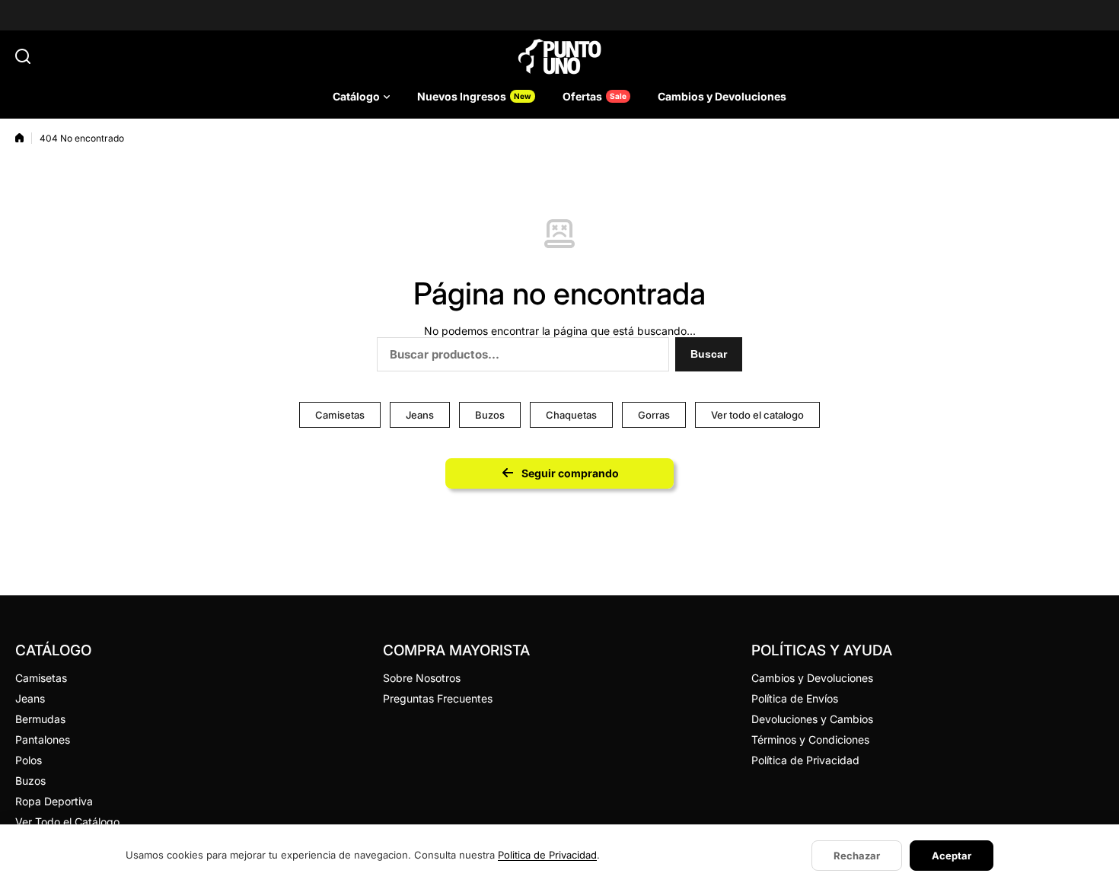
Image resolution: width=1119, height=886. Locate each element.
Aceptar (951, 855)
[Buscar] (22, 56)
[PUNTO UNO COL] (559, 56)
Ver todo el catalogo (757, 415)
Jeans (420, 415)
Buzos (490, 415)
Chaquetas (571, 415)
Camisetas (340, 415)
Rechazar (857, 855)
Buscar (708, 354)
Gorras (654, 415)
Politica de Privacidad (547, 855)
